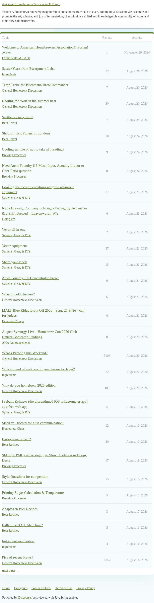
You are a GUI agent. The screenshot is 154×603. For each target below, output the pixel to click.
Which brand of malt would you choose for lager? (38, 369)
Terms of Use (63, 588)
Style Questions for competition (25, 477)
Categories (20, 588)
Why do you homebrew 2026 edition (29, 385)
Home (6, 588)
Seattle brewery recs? (17, 117)
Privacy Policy (85, 588)
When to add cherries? (18, 294)
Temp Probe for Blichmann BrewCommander (35, 85)
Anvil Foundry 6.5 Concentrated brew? (30, 278)
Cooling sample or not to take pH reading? (33, 149)
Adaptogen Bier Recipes (19, 509)
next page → (10, 570)
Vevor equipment (14, 246)
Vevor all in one (13, 229)
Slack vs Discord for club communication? (33, 423)
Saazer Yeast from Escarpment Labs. (28, 69)
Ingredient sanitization (18, 541)
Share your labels (14, 262)
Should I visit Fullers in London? (26, 133)
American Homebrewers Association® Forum (31, 4)
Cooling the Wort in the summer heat (29, 101)
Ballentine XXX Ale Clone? (22, 525)
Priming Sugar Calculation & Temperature (33, 493)
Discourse (24, 597)
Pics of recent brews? (17, 557)
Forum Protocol (41, 588)
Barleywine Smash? (16, 439)
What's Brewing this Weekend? (25, 353)
